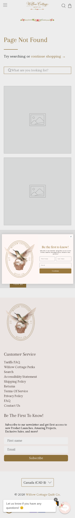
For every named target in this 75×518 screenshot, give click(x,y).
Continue (55, 271)
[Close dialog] (70, 236)
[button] (65, 508)
